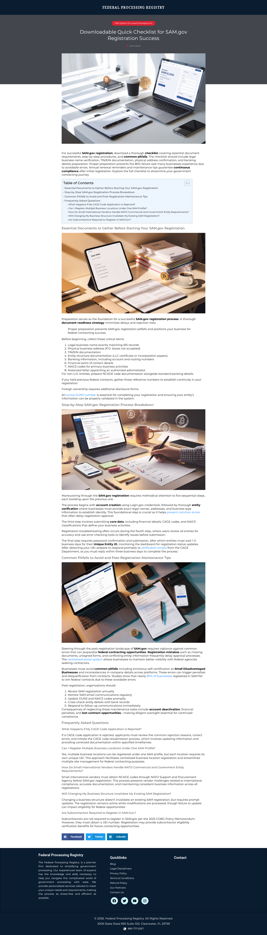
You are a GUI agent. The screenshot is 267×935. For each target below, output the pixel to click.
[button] (73, 836)
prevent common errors (183, 512)
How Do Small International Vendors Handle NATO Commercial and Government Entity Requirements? (128, 212)
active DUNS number (81, 395)
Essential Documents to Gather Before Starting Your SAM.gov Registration (111, 188)
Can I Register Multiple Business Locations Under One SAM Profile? (107, 208)
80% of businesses (159, 676)
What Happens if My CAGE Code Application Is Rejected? (101, 204)
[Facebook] (114, 900)
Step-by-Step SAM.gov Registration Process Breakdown (100, 192)
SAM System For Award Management (133, 23)
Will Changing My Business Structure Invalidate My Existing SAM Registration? (114, 216)
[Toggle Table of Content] (185, 183)
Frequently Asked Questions (82, 200)
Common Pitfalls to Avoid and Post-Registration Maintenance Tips (106, 196)
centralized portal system (85, 659)
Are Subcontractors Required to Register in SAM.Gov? (99, 219)
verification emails (154, 547)
